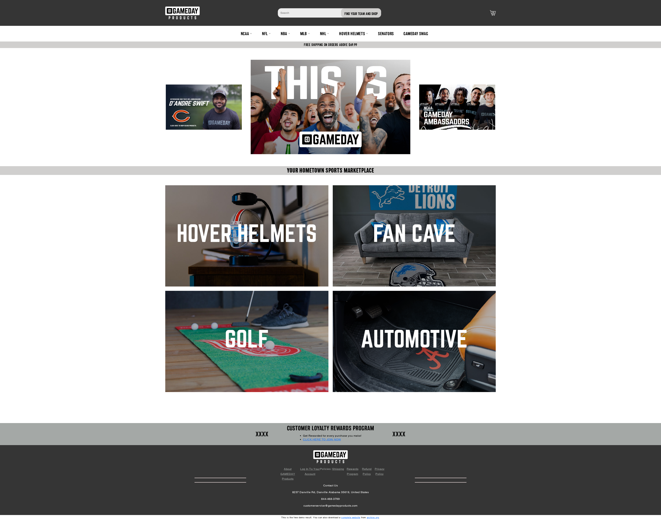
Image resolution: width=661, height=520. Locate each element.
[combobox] (329, 13)
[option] (330, 107)
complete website (350, 517)
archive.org (373, 517)
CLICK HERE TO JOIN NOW (322, 439)
